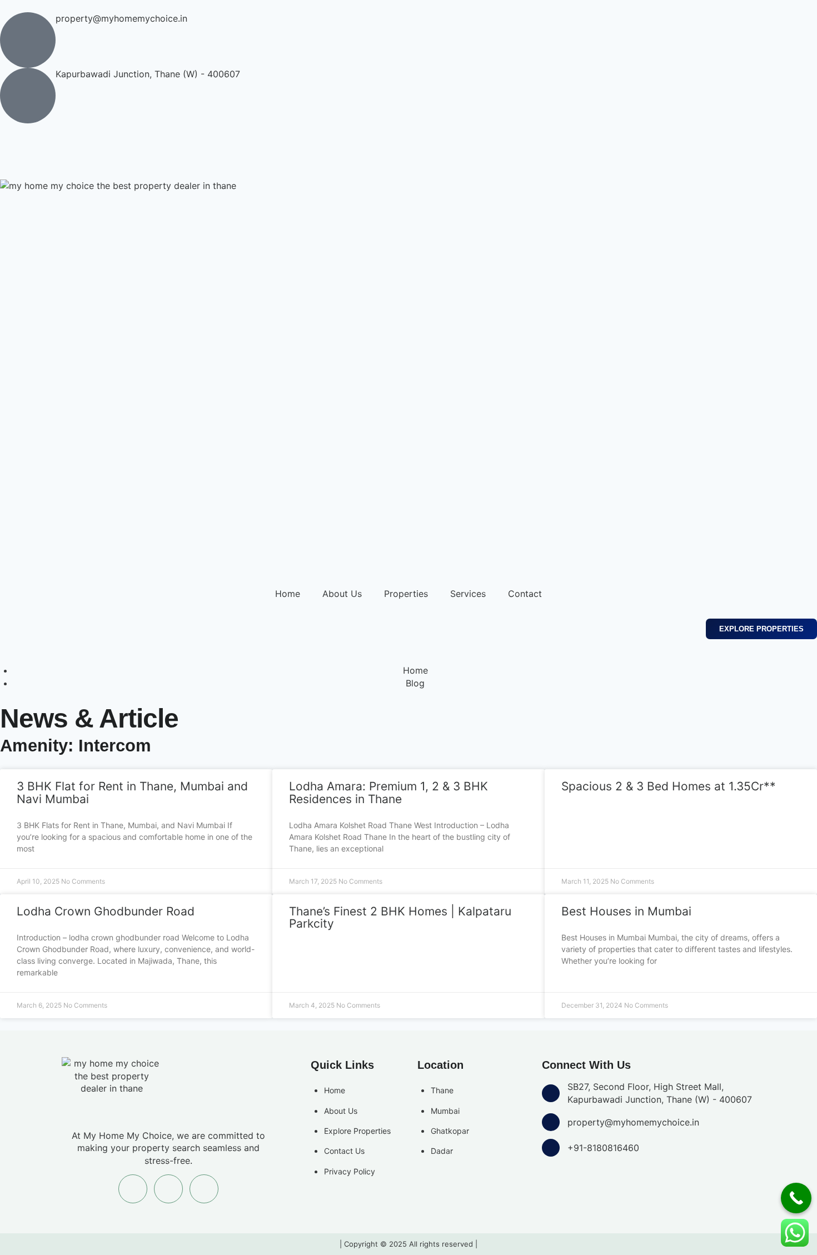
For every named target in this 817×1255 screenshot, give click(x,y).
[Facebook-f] (14, 150)
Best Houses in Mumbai (626, 911)
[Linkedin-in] (75, 150)
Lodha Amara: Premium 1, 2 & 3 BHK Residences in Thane (388, 792)
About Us (342, 593)
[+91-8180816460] (551, 1148)
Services (468, 593)
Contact (525, 593)
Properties (406, 593)
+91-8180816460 (603, 1147)
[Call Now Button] (796, 1198)
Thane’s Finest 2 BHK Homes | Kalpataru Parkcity (400, 917)
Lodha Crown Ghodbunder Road (106, 911)
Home (287, 593)
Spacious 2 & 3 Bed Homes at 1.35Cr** (668, 786)
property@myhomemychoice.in (121, 18)
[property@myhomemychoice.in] (28, 40)
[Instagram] (44, 150)
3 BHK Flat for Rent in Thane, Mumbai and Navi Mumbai (132, 792)
